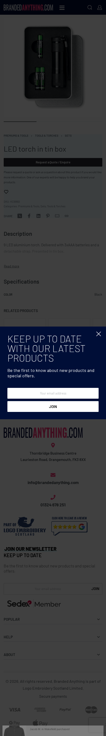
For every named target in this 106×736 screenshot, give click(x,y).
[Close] (98, 333)
